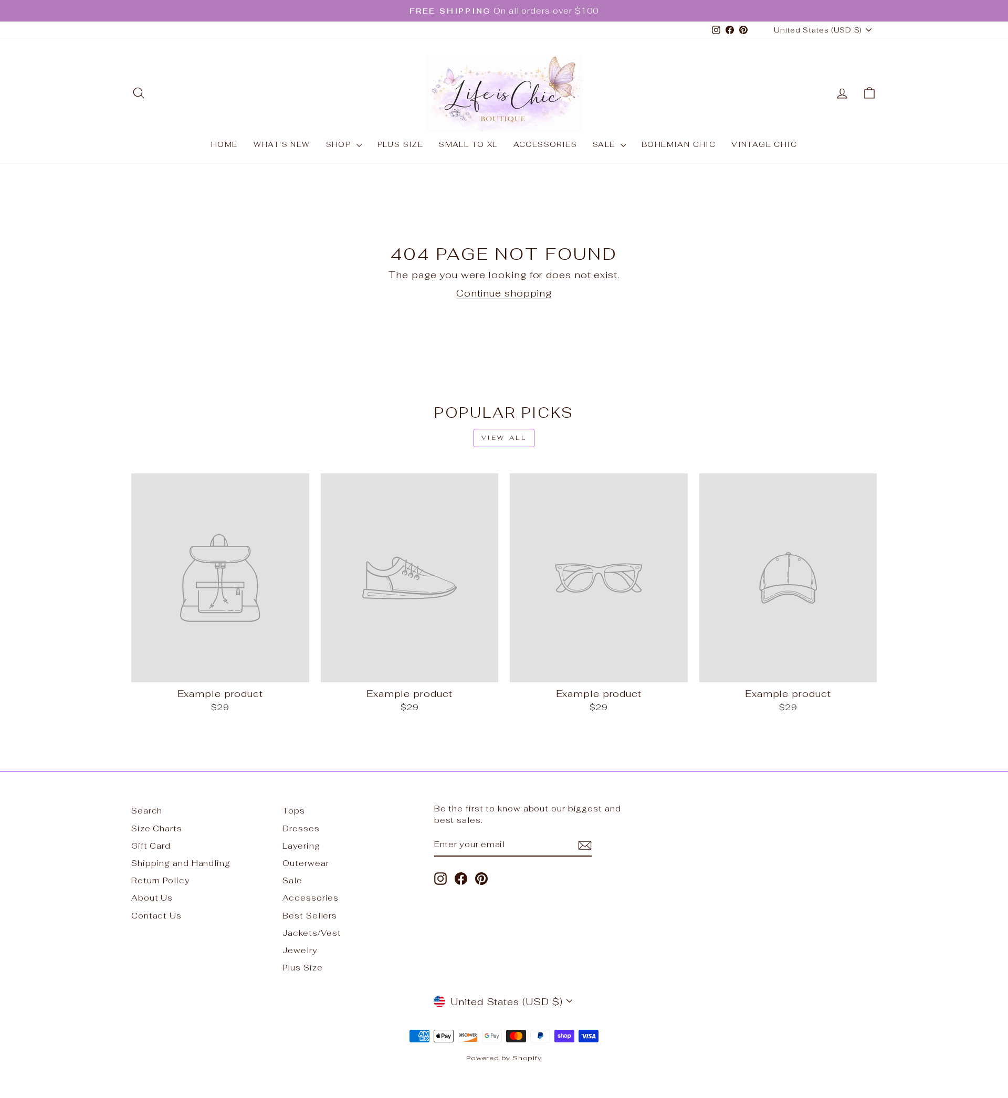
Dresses (300, 828)
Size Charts (156, 828)
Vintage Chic (764, 144)
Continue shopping (504, 293)
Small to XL (468, 144)
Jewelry (299, 950)
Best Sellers (309, 916)
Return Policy (160, 880)
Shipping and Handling (180, 863)
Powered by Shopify (504, 1057)
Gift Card (151, 846)
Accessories (545, 144)
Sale (605, 144)
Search (146, 811)
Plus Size (400, 144)
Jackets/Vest (311, 933)
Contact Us (156, 916)
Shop (340, 144)
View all (504, 438)
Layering (301, 846)
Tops (293, 811)
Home (224, 144)
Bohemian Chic (679, 144)
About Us (152, 898)
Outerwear (305, 863)
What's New (282, 144)
